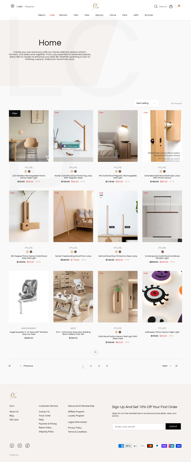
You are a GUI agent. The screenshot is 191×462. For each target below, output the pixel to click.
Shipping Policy (46, 431)
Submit (173, 426)
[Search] (156, 6)
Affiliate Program (76, 412)
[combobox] (160, 6)
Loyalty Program (76, 415)
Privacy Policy (75, 428)
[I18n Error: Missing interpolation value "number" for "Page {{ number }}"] (10, 366)
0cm (17, 455)
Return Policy (45, 427)
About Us (14, 412)
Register (29, 6)
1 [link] (83, 366)
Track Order (45, 415)
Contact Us (44, 412)
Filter (14, 113)
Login (20, 6)
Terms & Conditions (77, 431)
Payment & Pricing (48, 423)
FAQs (41, 419)
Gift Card (14, 419)
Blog (12, 415)
